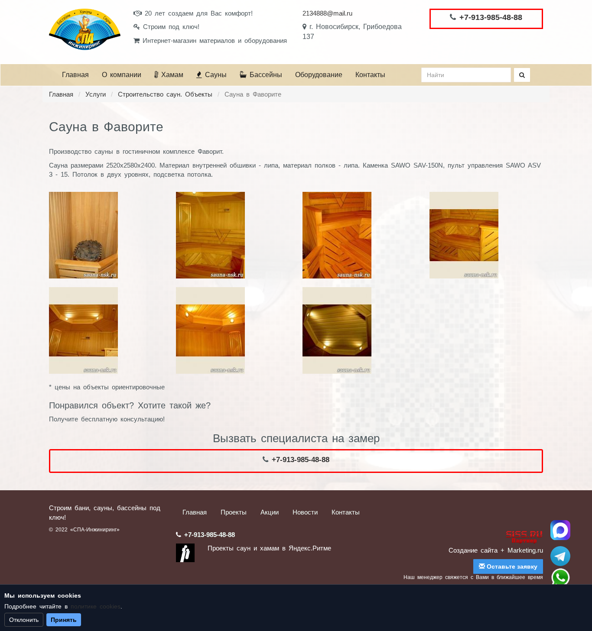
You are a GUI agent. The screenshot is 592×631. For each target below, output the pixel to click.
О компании (121, 74)
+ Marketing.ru (522, 550)
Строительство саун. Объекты (165, 94)
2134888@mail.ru (327, 13)
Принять (64, 619)
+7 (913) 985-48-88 (560, 578)
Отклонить (24, 619)
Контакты (370, 74)
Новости (305, 512)
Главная (75, 74)
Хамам (170, 74)
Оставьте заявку (511, 566)
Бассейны (264, 74)
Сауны (214, 74)
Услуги (95, 94)
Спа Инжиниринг (560, 530)
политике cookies (95, 606)
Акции (269, 512)
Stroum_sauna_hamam (560, 556)
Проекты (234, 512)
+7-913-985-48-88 (490, 17)
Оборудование (318, 74)
